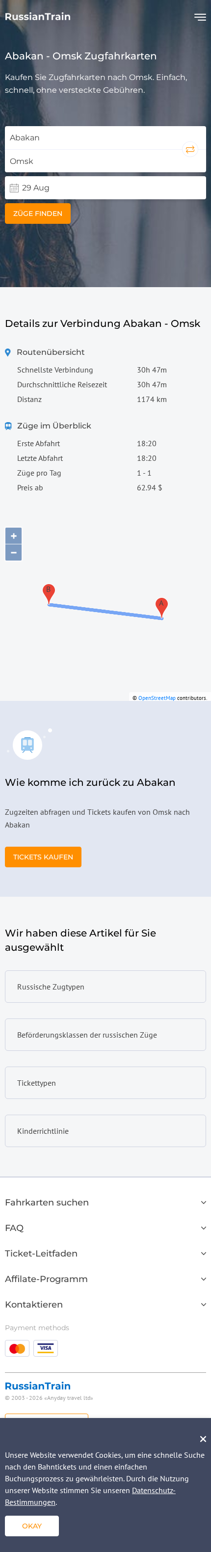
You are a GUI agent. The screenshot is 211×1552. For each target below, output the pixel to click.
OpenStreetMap (157, 698)
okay (32, 1526)
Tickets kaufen (43, 857)
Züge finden (37, 213)
